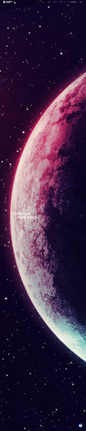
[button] (42, 426)
